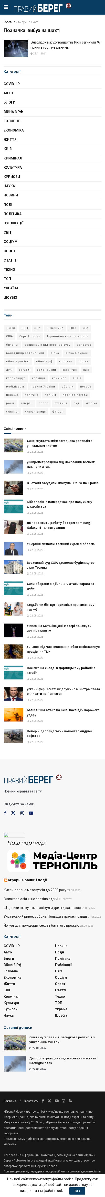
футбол (57, 411)
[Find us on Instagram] (22, 813)
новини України (43, 386)
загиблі (25, 369)
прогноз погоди (75, 394)
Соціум (11, 242)
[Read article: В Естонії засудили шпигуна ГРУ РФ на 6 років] (13, 487)
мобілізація (15, 386)
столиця (60, 403)
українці (12, 411)
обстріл (68, 386)
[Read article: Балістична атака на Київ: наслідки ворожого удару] (13, 715)
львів (77, 378)
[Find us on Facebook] (5, 813)
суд (76, 403)
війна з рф (44, 361)
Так (77, 1191)
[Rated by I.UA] (14, 836)
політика (31, 394)
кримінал (59, 378)
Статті (10, 260)
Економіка (14, 130)
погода (85, 386)
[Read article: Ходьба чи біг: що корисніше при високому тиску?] (13, 609)
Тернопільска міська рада (67, 336)
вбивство (84, 344)
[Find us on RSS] (70, 1101)
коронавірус (16, 378)
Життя (10, 139)
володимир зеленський (25, 353)
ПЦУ (73, 328)
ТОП (7, 279)
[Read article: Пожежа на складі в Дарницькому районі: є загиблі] (13, 672)
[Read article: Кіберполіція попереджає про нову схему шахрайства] (13, 506)
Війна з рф (13, 112)
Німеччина (55, 328)
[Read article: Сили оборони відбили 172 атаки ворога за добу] (13, 588)
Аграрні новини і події (27, 879)
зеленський (46, 369)
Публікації (13, 223)
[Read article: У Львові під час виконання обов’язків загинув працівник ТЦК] (13, 651)
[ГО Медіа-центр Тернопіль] (52, 856)
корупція (39, 378)
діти (9, 369)
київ (86, 369)
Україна (11, 288)
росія (10, 403)
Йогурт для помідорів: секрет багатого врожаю (41, 925)
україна (91, 403)
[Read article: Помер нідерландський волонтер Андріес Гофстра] (13, 736)
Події (8, 205)
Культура (13, 167)
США (9, 336)
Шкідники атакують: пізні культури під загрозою (42, 908)
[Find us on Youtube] (31, 813)
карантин (70, 369)
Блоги (9, 102)
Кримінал (13, 158)
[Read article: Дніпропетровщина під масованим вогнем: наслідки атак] (13, 467)
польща (12, 394)
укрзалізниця (35, 411)
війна (55, 353)
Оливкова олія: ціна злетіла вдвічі (31, 899)
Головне (12, 121)
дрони (84, 361)
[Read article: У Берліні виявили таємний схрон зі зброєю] (13, 548)
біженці (12, 344)
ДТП (24, 328)
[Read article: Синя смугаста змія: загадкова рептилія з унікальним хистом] (13, 445)
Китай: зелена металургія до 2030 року (35, 890)
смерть (26, 403)
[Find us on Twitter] (13, 813)
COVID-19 (12, 84)
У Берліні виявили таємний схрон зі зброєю (61, 544)
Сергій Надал (29, 336)
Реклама (10, 1101)
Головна (9, 22)
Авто (8, 93)
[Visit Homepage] (42, 7)
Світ (8, 232)
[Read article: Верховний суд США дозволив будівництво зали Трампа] (13, 567)
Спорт (10, 251)
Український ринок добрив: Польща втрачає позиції (45, 916)
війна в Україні (77, 353)
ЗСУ (37, 328)
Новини (11, 195)
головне (65, 361)
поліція (50, 394)
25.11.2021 (39, 53)
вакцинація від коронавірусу (47, 344)
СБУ (86, 328)
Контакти (31, 1101)
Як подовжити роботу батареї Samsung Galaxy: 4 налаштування (58, 525)
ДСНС (10, 328)
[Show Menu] (6, 7)
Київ (8, 149)
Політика (12, 214)
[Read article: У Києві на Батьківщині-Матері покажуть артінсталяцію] (13, 630)
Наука (9, 186)
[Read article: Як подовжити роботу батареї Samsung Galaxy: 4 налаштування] (13, 527)
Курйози (12, 177)
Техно (9, 270)
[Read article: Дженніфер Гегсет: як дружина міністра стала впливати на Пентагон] (13, 694)
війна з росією (18, 361)
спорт (43, 403)
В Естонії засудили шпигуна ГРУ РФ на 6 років (62, 483)
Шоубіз (10, 297)
